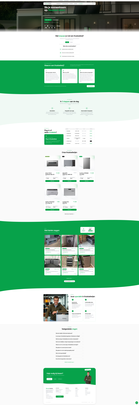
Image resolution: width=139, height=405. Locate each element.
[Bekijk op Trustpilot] (58, 253)
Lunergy (76, 394)
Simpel (67, 42)
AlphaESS (76, 390)
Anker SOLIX (77, 389)
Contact (86, 394)
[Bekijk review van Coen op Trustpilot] (86, 241)
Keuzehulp (81, 3)
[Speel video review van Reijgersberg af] (69, 241)
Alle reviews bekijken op (68, 281)
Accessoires (71, 3)
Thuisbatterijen (58, 3)
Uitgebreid (71, 42)
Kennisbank (75, 3)
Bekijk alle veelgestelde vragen (69, 362)
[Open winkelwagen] (93, 3)
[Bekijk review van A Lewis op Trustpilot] (86, 261)
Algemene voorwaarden (84, 402)
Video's (86, 390)
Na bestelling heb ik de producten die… (84, 270)
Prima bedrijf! (47, 270)
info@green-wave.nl (49, 398)
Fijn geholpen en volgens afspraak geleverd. (84, 249)
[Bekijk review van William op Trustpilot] (52, 261)
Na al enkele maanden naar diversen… (67, 249)
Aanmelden (59, 396)
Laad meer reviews (69, 278)
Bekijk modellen (47, 19)
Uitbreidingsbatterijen (65, 3)
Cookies (92, 402)
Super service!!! (64, 270)
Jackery (76, 393)
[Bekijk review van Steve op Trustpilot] (69, 261)
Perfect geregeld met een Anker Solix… (50, 249)
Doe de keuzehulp (55, 19)
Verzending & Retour (87, 393)
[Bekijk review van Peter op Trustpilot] (52, 241)
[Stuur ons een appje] (136, 402)
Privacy (89, 402)
